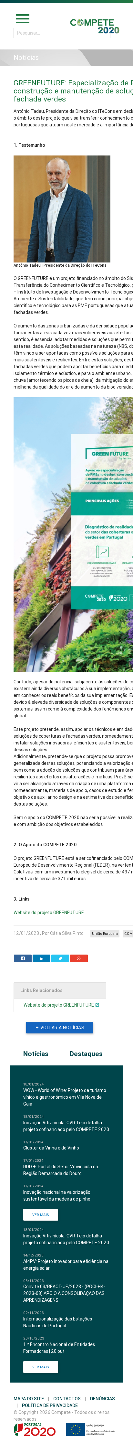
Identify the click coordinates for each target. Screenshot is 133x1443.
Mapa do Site (29, 1399)
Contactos (67, 1399)
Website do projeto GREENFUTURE (49, 912)
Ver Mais (40, 1215)
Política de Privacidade (50, 1405)
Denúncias (102, 1399)
